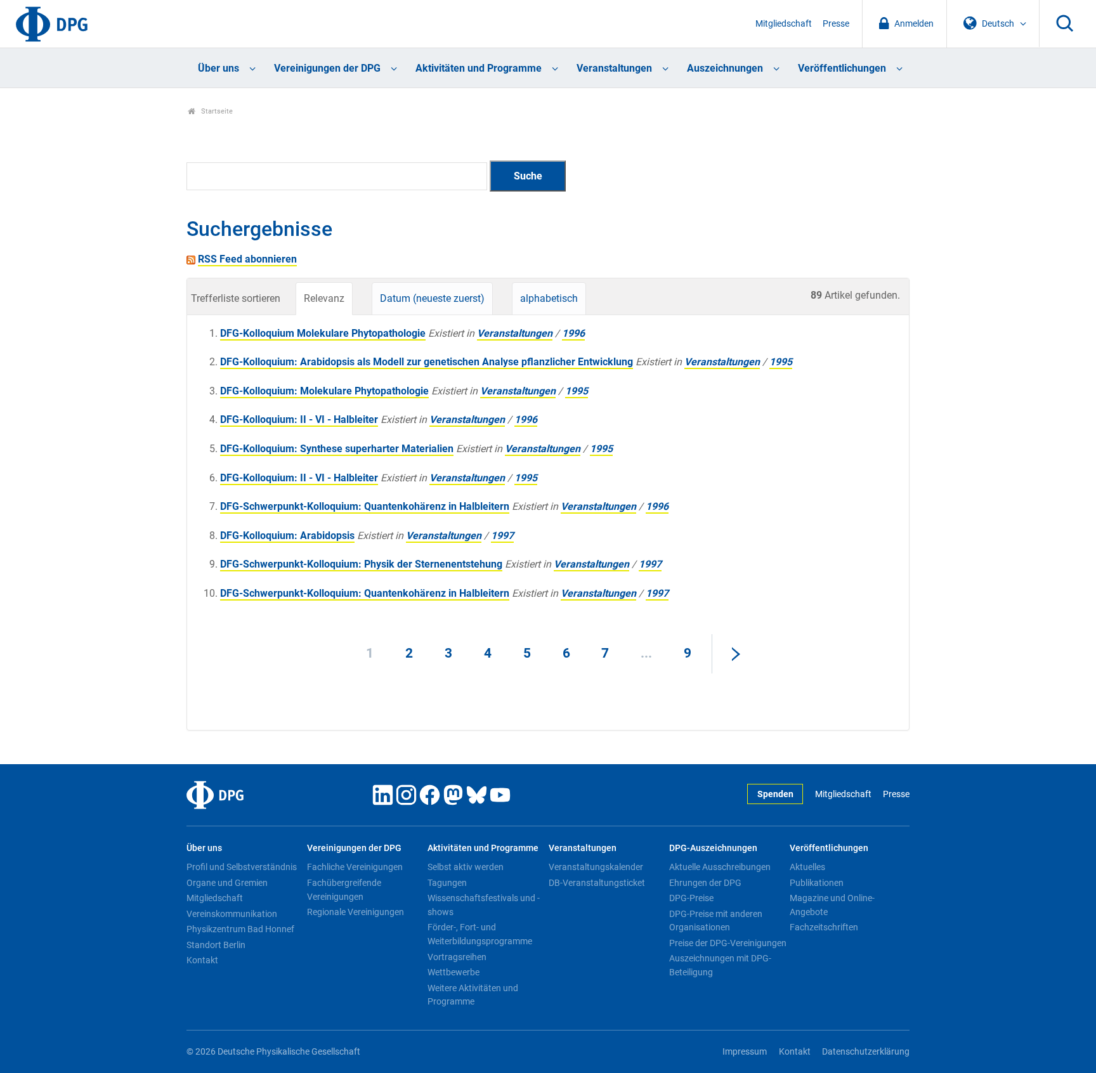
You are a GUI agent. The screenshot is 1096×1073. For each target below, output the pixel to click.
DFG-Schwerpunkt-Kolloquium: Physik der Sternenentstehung (361, 564)
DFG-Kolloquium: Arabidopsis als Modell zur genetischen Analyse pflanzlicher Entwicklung (426, 362)
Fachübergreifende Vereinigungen (344, 890)
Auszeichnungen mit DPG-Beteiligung (720, 965)
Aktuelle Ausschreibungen (720, 867)
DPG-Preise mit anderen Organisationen (715, 921)
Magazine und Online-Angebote (832, 905)
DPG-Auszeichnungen (713, 848)
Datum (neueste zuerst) (432, 298)
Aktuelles (807, 867)
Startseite (216, 111)
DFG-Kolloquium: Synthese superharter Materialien (336, 449)
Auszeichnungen (725, 68)
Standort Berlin (215, 945)
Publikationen (817, 883)
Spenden (775, 794)
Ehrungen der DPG (705, 883)
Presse (836, 23)
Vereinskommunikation (231, 914)
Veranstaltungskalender (596, 867)
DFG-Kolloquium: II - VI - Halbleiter (299, 419)
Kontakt (202, 960)
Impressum (744, 1051)
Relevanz (324, 298)
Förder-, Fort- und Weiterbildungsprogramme (479, 934)
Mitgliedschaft (783, 23)
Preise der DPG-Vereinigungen (727, 943)
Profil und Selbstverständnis (241, 867)
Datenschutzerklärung (866, 1051)
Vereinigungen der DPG (327, 68)
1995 (780, 362)
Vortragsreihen (456, 957)
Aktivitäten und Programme (478, 68)
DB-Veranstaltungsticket (597, 883)
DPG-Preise (691, 898)
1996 (573, 333)
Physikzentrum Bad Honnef (240, 929)
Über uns (218, 68)
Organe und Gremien (227, 883)
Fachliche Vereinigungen (355, 867)
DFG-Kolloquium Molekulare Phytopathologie (323, 333)
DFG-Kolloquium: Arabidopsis (287, 536)
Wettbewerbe (453, 972)
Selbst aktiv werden (465, 867)
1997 (502, 536)
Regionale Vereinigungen (355, 912)
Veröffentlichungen (842, 68)
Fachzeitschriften (824, 927)
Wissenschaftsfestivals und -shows (483, 905)
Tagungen (447, 883)
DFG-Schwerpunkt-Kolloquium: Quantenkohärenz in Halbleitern (364, 506)
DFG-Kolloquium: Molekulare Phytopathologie (324, 391)
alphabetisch (549, 298)
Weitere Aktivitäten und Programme (472, 995)
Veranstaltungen (614, 68)
